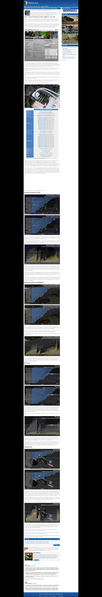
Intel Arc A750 (42, 131)
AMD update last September (42, 162)
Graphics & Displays (47, 10)
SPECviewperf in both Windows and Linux (50, 18)
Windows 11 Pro (42, 154)
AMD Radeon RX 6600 (42, 128)
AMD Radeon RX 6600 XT (42, 127)
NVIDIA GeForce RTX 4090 (42, 136)
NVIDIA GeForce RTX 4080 (42, 137)
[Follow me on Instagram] (38, 560)
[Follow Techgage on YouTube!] (69, 11)
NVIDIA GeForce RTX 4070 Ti (42, 138)
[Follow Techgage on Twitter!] (66, 11)
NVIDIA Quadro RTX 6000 (42, 134)
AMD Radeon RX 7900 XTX (42, 120)
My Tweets (63, 60)
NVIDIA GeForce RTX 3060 (42, 146)
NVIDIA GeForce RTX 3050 (42, 147)
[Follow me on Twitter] (34, 560)
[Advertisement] (42, 181)
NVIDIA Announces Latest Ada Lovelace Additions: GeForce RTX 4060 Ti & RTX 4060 (69, 54)
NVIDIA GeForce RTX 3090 (42, 139)
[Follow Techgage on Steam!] (71, 11)
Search (39, 6)
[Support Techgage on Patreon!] (76, 11)
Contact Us (35, 6)
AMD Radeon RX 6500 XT (42, 129)
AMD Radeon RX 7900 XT (42, 121)
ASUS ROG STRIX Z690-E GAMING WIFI (46, 112)
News (28, 6)
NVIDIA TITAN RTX (42, 135)
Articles (25, 6)
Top (59, 539)
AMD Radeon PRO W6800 (42, 117)
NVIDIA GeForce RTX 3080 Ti (42, 140)
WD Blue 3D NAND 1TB (43, 148)
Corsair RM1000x (44, 150)
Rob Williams (34, 10)
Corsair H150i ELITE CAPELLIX (44, 153)
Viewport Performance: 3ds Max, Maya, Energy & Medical (37, 542)
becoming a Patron (42, 549)
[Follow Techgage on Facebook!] (64, 11)
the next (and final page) (43, 535)
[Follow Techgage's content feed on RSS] (73, 11)
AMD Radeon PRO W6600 (42, 118)
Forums (31, 6)
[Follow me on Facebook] (36, 560)
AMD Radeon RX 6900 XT (42, 122)
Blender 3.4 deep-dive (33, 78)
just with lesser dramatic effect (47, 499)
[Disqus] (42, 577)
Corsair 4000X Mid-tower (46, 151)
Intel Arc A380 (42, 132)
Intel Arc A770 (42, 130)
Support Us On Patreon (45, 6)
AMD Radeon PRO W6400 (42, 119)
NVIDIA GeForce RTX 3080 (42, 141)
